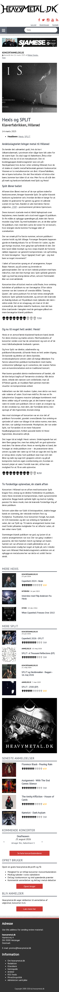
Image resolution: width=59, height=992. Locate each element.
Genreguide (13, 969)
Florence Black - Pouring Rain (37, 764)
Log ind (33, 25)
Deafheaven (23, 836)
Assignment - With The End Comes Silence (36, 782)
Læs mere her (29, 909)
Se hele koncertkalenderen (29, 853)
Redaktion (12, 963)
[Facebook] (39, 20)
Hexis (21, 136)
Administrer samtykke (17, 980)
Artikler (11, 971)
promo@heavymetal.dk (20, 948)
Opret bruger (44, 25)
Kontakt (55, 25)
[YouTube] (52, 20)
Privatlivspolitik (15, 977)
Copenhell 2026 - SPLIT (33, 638)
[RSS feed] (57, 20)
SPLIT (27, 136)
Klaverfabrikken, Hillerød (21, 125)
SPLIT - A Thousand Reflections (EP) (38, 653)
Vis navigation (3, 30)
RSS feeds (12, 974)
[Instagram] (48, 20)
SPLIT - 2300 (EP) (30, 686)
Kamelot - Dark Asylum (33, 812)
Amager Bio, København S (23, 843)
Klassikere (12, 966)
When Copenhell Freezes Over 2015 (38, 612)
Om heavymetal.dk (16, 960)
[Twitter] (43, 20)
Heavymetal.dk (29, 9)
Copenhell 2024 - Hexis (32, 581)
